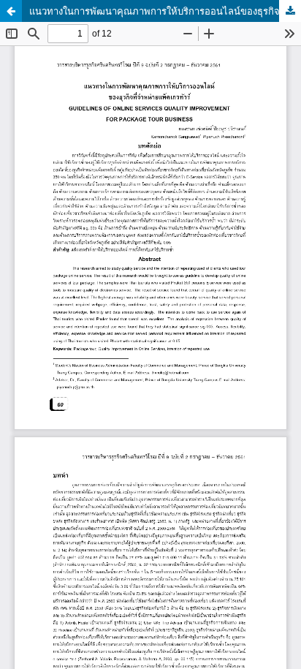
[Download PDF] (290, 11)
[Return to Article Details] (11, 11)
